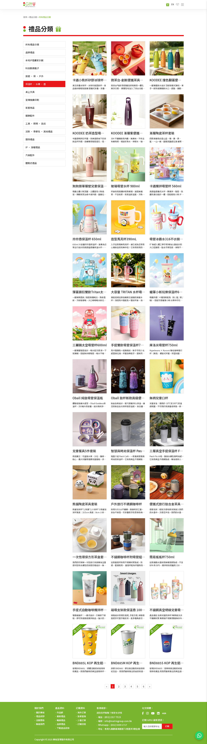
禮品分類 (33, 17)
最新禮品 (61, 716)
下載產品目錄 (63, 727)
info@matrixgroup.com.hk (118, 721)
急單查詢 (81, 716)
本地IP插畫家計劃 (34, 60)
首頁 (25, 17)
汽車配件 (29, 155)
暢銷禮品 (61, 720)
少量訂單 (81, 720)
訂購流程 (81, 724)
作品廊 (60, 712)
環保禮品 (29, 139)
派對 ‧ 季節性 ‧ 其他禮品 (39, 131)
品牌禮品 (29, 52)
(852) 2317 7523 (112, 717)
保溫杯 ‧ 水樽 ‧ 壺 (35, 84)
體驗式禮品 (31, 163)
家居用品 (29, 107)
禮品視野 (40, 716)
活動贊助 (40, 720)
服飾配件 (29, 115)
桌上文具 (29, 92)
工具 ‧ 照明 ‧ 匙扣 (35, 123)
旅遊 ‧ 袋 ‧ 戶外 (34, 76)
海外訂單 (81, 712)
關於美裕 (40, 712)
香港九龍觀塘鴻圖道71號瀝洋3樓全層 (122, 728)
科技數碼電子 (32, 68)
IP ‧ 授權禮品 (32, 147)
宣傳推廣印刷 (32, 100)
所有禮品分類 (45, 17)
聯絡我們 (40, 724)
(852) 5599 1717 (119, 724)
